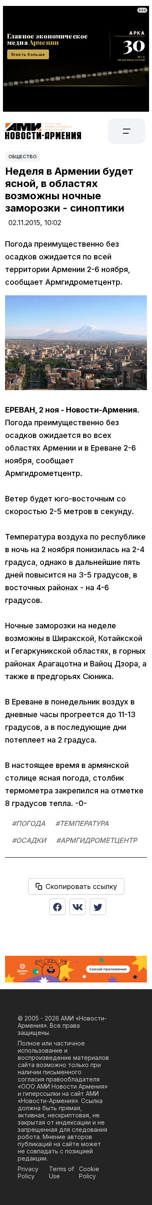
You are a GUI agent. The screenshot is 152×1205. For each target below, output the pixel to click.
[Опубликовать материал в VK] (78, 907)
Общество (22, 157)
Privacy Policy (28, 1172)
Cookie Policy (89, 1172)
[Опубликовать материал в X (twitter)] (98, 907)
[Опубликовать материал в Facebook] (57, 907)
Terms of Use (61, 1172)
